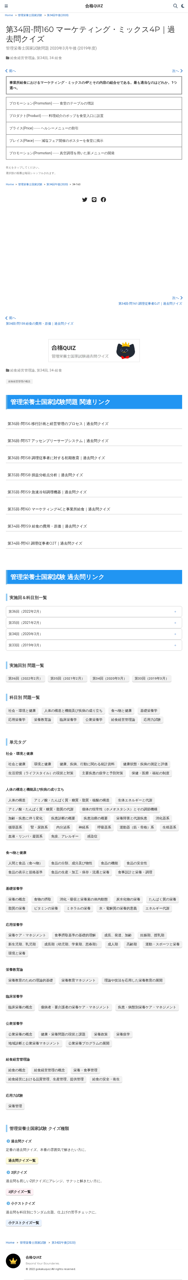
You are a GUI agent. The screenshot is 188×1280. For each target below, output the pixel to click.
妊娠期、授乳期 (152, 935)
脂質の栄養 (16, 908)
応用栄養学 (16, 720)
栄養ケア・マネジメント (27, 935)
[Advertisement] (94, 246)
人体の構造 (16, 800)
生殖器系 (169, 827)
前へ (12, 71)
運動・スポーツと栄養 (162, 944)
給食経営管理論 (22, 58)
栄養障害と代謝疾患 (131, 818)
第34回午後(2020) (58, 15)
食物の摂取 (42, 899)
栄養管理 (15, 1106)
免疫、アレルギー (65, 836)
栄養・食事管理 (85, 1070)
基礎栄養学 (148, 710)
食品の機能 (109, 863)
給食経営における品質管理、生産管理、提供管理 (46, 1079)
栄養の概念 (16, 899)
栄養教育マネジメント (78, 980)
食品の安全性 (137, 863)
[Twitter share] (84, 199)
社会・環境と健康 (22, 710)
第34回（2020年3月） (26, 634)
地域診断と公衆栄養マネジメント (34, 1043)
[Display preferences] (183, 6)
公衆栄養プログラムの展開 (88, 1043)
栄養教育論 (42, 720)
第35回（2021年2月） (26, 623)
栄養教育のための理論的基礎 (30, 980)
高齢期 (132, 944)
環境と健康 (42, 764)
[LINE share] (94, 199)
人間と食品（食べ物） (25, 863)
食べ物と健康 (121, 710)
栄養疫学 (123, 1034)
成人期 (113, 944)
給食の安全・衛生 (106, 1079)
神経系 (84, 827)
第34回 (42, 58)
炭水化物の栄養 (128, 899)
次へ (176, 71)
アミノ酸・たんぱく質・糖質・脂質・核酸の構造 (71, 800)
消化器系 (162, 818)
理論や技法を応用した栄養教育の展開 (133, 980)
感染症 (92, 836)
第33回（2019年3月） (26, 645)
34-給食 (55, 58)
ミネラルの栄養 (79, 908)
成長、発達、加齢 (118, 935)
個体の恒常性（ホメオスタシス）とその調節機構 (119, 809)
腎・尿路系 (39, 827)
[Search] (175, 6)
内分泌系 (63, 827)
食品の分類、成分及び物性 (71, 863)
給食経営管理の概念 (19, 381)
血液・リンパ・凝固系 (25, 836)
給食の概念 (16, 1070)
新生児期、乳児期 (22, 944)
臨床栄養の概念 (20, 1007)
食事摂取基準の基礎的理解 (75, 935)
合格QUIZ (94, 6)
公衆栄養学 (94, 720)
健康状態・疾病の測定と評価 (145, 764)
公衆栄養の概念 (20, 1034)
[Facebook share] (103, 199)
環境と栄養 (16, 953)
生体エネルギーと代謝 (135, 800)
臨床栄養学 (68, 720)
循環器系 (15, 827)
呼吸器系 (104, 827)
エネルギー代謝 (157, 908)
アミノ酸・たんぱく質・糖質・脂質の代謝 (40, 809)
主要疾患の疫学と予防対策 (102, 773)
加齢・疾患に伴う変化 (25, 818)
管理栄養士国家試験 (30, 15)
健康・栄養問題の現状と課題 (63, 1034)
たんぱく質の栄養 (162, 899)
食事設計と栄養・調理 (135, 872)
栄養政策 (101, 1034)
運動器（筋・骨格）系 (137, 827)
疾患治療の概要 (96, 818)
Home (9, 15)
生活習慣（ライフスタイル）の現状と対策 (40, 773)
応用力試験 (152, 720)
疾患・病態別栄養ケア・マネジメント (147, 1007)
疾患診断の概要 (63, 818)
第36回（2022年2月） (26, 611)
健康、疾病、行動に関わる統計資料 (87, 764)
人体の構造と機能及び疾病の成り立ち (73, 710)
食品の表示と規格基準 (25, 872)
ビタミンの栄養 (46, 908)
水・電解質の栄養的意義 (118, 908)
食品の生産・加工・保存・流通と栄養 (80, 872)
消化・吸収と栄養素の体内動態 (84, 899)
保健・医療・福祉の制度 (150, 773)
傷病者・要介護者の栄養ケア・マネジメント (75, 1007)
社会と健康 (16, 764)
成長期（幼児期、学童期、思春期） (71, 944)
